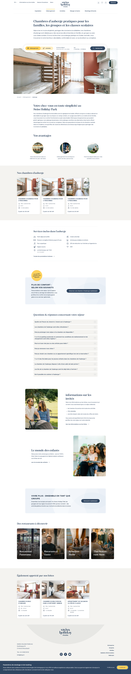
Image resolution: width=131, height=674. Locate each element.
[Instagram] (61, 654)
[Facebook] (65, 654)
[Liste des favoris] (102, 2)
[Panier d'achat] (105, 2)
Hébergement (27, 97)
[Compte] (98, 2)
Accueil (19, 97)
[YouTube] (69, 654)
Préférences (110, 667)
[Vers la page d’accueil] (65, 4)
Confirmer (122, 667)
